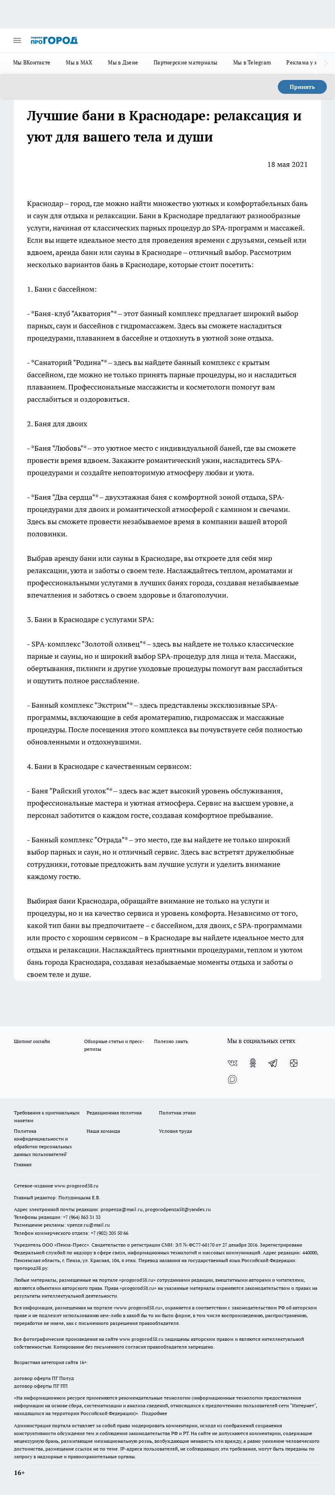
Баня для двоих (60, 423)
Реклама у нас (305, 62)
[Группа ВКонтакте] (232, 1063)
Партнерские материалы (186, 62)
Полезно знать (171, 1041)
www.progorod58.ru (76, 1186)
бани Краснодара (88, 901)
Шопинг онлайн (32, 1041)
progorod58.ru (137, 1280)
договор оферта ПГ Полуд (44, 1378)
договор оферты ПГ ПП (41, 1386)
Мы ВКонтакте (31, 62)
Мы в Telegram (252, 62)
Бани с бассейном (64, 289)
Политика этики (177, 1113)
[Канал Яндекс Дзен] (294, 1063)
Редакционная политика (114, 1113)
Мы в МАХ (79, 62)
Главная (22, 1164)
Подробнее (154, 1413)
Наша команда (103, 1131)
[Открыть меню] (17, 40)
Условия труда (175, 1131)
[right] (326, 63)
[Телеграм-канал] (273, 1063)
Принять (302, 87)
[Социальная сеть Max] (232, 1079)
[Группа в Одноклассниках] (253, 1063)
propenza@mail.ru (121, 1209)
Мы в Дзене (123, 62)
